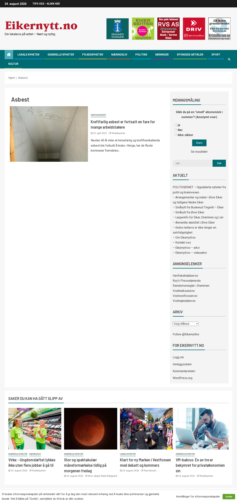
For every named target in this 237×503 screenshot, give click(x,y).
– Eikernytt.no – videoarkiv (190, 252)
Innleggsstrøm (182, 364)
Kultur (13, 63)
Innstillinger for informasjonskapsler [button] (198, 496)
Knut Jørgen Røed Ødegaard (102, 476)
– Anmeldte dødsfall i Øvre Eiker (194, 222)
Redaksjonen (118, 133)
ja (179, 125)
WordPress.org (182, 378)
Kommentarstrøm (184, 371)
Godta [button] (229, 496)
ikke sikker (185, 135)
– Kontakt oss (182, 242)
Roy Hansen (150, 470)
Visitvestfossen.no (185, 296)
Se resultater (199, 151)
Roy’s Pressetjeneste (187, 280)
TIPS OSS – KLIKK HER (46, 3)
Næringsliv (119, 54)
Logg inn (178, 357)
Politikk (141, 54)
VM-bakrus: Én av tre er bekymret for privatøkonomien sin (200, 465)
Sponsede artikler (190, 54)
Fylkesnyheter (92, 54)
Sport (215, 54)
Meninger (162, 54)
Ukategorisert (98, 115)
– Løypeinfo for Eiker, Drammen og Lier (198, 217)
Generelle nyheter (61, 54)
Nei (180, 130)
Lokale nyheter (28, 54)
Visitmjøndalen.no (184, 301)
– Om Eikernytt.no (184, 237)
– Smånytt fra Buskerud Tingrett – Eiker (198, 207)
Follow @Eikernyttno (186, 334)
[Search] (229, 59)
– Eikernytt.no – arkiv (186, 247)
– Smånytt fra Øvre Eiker (188, 212)
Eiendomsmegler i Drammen (191, 285)
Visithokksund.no (184, 291)
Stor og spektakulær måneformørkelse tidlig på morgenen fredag (85, 465)
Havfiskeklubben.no (185, 275)
